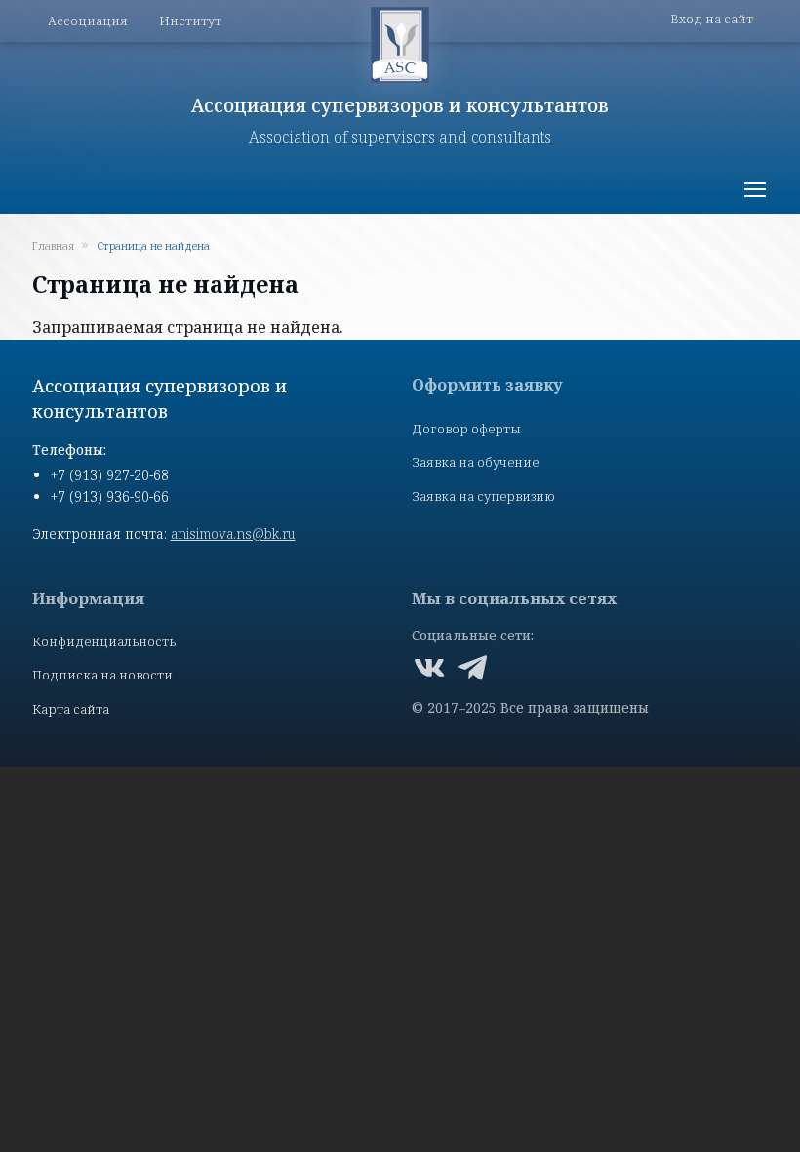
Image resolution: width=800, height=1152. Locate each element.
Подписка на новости (102, 674)
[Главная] (400, 45)
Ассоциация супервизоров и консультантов (400, 105)
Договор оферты (466, 428)
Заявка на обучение (475, 462)
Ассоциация (88, 20)
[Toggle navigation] (754, 189)
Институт (190, 20)
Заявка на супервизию (483, 496)
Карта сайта (70, 709)
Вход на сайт (711, 18)
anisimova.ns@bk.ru (233, 533)
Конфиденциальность (104, 641)
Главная (53, 245)
